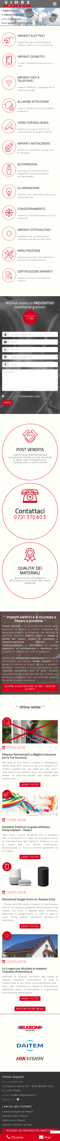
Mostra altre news (30, 1008)
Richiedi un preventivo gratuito (30, 1130)
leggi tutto (30, 784)
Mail (47, 1137)
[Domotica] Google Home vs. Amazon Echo (28, 899)
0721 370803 (30, 517)
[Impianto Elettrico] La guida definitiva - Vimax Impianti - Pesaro (26, 828)
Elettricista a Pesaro (14, 1120)
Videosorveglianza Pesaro (17, 1111)
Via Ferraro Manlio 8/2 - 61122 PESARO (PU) (27, 1086)
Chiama (16, 1137)
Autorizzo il (22, 396)
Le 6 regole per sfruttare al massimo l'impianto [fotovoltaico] (24, 969)
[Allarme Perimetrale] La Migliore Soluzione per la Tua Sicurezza (29, 755)
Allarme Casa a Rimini (15, 1116)
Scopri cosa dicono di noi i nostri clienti (30, 687)
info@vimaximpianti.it (23, 1095)
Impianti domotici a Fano (17, 1124)
